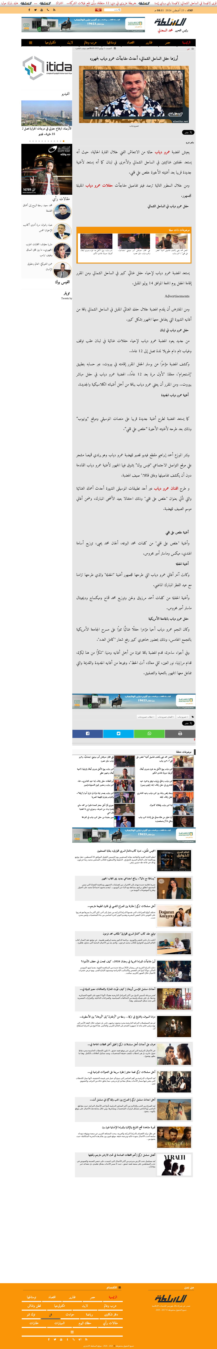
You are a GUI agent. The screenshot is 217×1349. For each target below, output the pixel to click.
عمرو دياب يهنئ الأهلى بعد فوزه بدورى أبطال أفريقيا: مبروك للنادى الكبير (97, 252)
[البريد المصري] (46, 169)
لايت (70, 43)
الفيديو (66, 93)
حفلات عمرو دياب (99, 185)
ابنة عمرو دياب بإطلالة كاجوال (161, 805)
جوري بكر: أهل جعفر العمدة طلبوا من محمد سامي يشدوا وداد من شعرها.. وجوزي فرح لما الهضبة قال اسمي (96, 809)
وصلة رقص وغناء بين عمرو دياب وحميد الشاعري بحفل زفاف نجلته (155, 795)
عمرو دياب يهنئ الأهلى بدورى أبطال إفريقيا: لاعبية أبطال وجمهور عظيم (95, 771)
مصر (167, 43)
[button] (63, 141)
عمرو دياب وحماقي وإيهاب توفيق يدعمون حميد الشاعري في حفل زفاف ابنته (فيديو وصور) (156, 783)
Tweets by (66, 298)
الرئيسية (186, 43)
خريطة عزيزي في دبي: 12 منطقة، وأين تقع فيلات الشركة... (130, 3)
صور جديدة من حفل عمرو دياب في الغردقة (98, 817)
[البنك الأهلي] (134, 703)
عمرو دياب (162, 152)
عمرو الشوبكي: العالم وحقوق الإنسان (39, 267)
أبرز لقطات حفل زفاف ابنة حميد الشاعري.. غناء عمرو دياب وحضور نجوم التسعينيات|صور (96, 783)
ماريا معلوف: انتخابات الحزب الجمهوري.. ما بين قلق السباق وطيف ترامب (39, 250)
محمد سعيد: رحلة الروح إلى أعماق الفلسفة (37, 208)
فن (188, 49)
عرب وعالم (90, 43)
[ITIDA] (46, 68)
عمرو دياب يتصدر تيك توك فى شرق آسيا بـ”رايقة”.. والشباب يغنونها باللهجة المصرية (95, 795)
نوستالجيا (111, 43)
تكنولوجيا (50, 43)
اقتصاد (130, 43)
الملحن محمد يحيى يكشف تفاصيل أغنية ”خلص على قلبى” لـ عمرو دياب (172, 252)
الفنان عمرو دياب (166, 488)
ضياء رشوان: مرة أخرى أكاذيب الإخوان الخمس (37, 228)
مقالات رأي (61, 199)
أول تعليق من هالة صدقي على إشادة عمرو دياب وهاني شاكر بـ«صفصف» (156, 819)
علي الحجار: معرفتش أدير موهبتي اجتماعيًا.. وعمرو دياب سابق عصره (134, 252)
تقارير (149, 43)
